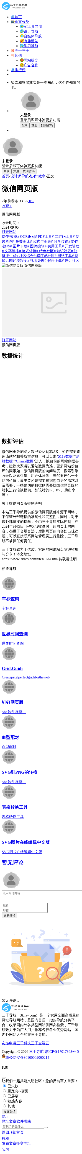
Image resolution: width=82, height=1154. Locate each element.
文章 (12, 1121)
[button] (5, 1116)
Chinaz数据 (24, 461)
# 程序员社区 (44, 256)
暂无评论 (13, 863)
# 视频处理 (36, 261)
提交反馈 (9, 1111)
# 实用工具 (53, 246)
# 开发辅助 (70, 246)
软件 (20, 1121)
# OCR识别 (26, 236)
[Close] (3, 1077)
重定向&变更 (17, 1091)
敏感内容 (14, 1101)
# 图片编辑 (36, 246)
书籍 (27, 1121)
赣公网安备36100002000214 (27, 1057)
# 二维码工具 (62, 236)
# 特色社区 (45, 251)
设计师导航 (19, 176)
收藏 (7, 206)
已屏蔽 (12, 1096)
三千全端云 (40, 1043)
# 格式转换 (27, 251)
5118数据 (65, 456)
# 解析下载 (53, 261)
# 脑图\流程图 (16, 261)
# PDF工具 (43, 236)
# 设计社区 (70, 261)
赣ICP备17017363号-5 (62, 1051)
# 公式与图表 (40, 241)
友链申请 (9, 1043)
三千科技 (23, 1043)
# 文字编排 (10, 251)
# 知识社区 (62, 251)
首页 (5, 176)
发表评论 (9, 915)
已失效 (12, 1086)
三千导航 (36, 1051)
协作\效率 (38, 176)
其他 (11, 1106)
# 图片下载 (18, 246)
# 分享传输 (59, 241)
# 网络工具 (63, 256)
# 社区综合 (25, 256)
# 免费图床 (21, 241)
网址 (5, 1121)
